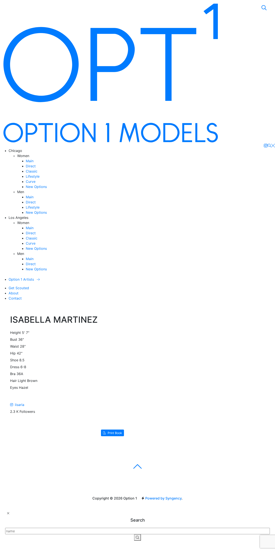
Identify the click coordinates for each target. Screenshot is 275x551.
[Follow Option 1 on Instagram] (266, 145)
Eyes (14, 387)
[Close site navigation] (273, 145)
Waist (14, 346)
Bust (13, 339)
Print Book (115, 433)
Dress (14, 367)
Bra (12, 374)
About (13, 293)
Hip (13, 353)
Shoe (14, 360)
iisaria (19, 405)
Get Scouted (19, 288)
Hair (13, 380)
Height (15, 332)
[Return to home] (110, 73)
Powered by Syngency (163, 498)
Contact (15, 298)
